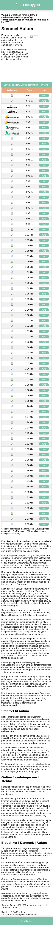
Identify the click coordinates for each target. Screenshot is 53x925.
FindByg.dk (31, 5)
